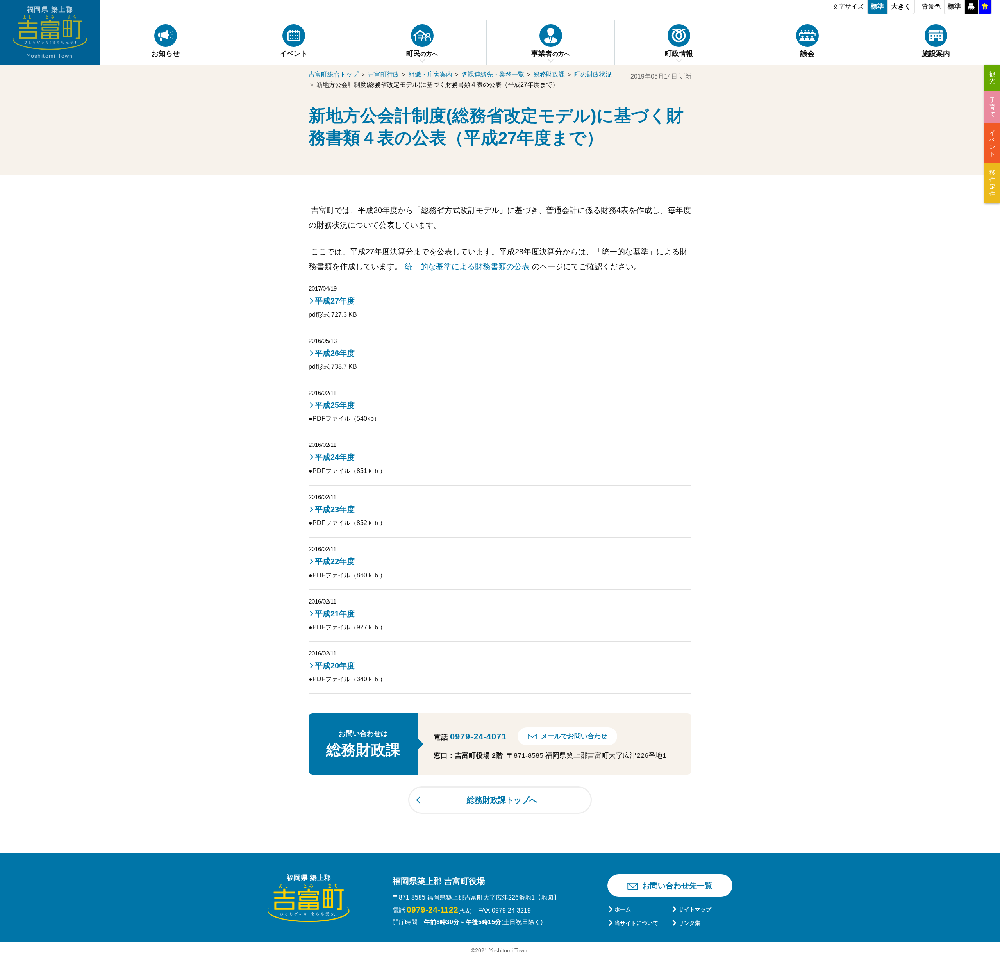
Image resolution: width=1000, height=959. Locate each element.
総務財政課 (549, 74)
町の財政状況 (593, 74)
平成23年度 (335, 509)
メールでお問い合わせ (574, 736)
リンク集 (689, 923)
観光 (992, 77)
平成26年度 (335, 353)
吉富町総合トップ (334, 74)
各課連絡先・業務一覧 (493, 74)
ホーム (622, 909)
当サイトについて (636, 923)
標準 (877, 6)
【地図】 (547, 897)
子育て (992, 106)
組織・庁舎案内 (430, 74)
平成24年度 (335, 457)
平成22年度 (335, 561)
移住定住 (992, 183)
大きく (901, 6)
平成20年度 (335, 665)
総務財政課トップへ (502, 800)
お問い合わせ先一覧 (677, 885)
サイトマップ (695, 909)
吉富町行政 (383, 74)
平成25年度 (335, 405)
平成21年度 (335, 613)
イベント (992, 143)
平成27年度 (335, 300)
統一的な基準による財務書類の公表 (468, 266)
